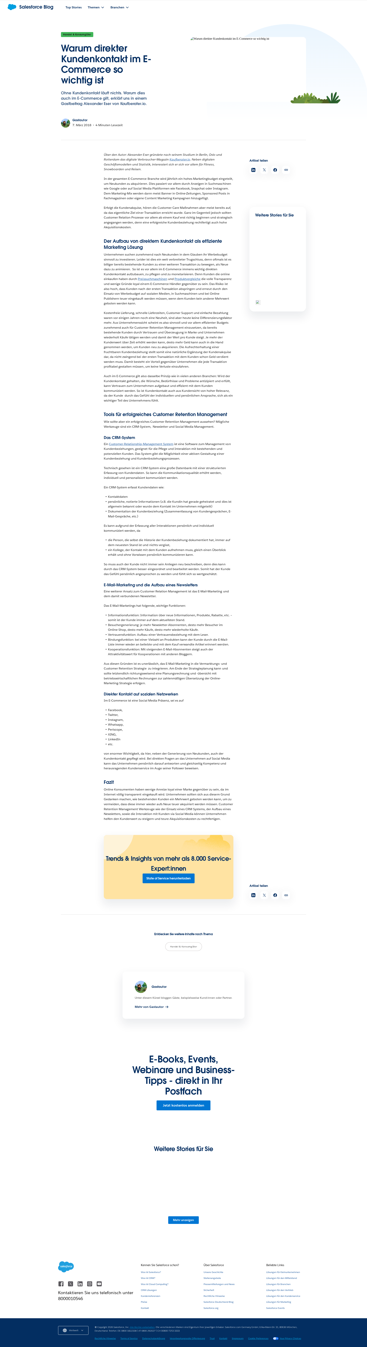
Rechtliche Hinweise (214, 1296)
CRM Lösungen (149, 1290)
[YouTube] (99, 1285)
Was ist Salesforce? (151, 1272)
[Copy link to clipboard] (286, 170)
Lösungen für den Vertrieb (279, 1290)
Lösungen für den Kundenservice (283, 1296)
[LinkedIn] (80, 1285)
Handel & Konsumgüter (77, 34)
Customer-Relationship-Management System (141, 444)
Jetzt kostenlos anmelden (183, 1105)
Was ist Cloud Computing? (154, 1284)
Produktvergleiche (188, 279)
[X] (71, 1285)
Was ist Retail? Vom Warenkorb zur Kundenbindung (149, 1217)
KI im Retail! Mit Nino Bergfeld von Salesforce (213, 1217)
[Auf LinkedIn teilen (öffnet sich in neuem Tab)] (253, 170)
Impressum (238, 1338)
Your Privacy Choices (290, 1338)
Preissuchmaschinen (152, 279)
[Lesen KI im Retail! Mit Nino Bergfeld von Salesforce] (215, 1196)
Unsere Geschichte (213, 1272)
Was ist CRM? (148, 1278)
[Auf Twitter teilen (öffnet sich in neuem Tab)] (264, 170)
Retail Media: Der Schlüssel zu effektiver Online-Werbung (277, 262)
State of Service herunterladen (168, 878)
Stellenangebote (212, 1278)
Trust (212, 1338)
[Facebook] (61, 1285)
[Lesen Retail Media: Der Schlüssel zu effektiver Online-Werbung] (268, 248)
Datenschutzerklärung (153, 1338)
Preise (144, 1301)
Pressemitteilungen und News (219, 1284)
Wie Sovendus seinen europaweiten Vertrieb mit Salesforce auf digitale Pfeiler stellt (87, 1219)
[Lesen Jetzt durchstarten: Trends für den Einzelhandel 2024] (268, 287)
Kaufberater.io (180, 159)
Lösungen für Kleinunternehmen (283, 1272)
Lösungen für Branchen (278, 1284)
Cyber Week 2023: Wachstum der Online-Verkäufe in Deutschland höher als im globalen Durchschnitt (278, 1219)
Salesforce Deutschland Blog (219, 1301)
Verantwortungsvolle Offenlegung (187, 1338)
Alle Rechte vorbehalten (142, 1327)
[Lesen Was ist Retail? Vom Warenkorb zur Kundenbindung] (151, 1196)
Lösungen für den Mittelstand (281, 1278)
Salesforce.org (211, 1308)
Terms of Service (129, 1338)
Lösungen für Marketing (278, 1301)
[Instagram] (90, 1285)
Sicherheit (209, 1290)
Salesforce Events (275, 1308)
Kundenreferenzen (150, 1296)
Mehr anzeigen (183, 1220)
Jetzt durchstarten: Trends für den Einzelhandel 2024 (276, 301)
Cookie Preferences (258, 1338)
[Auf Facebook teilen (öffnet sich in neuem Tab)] (275, 170)
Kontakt (145, 1308)
